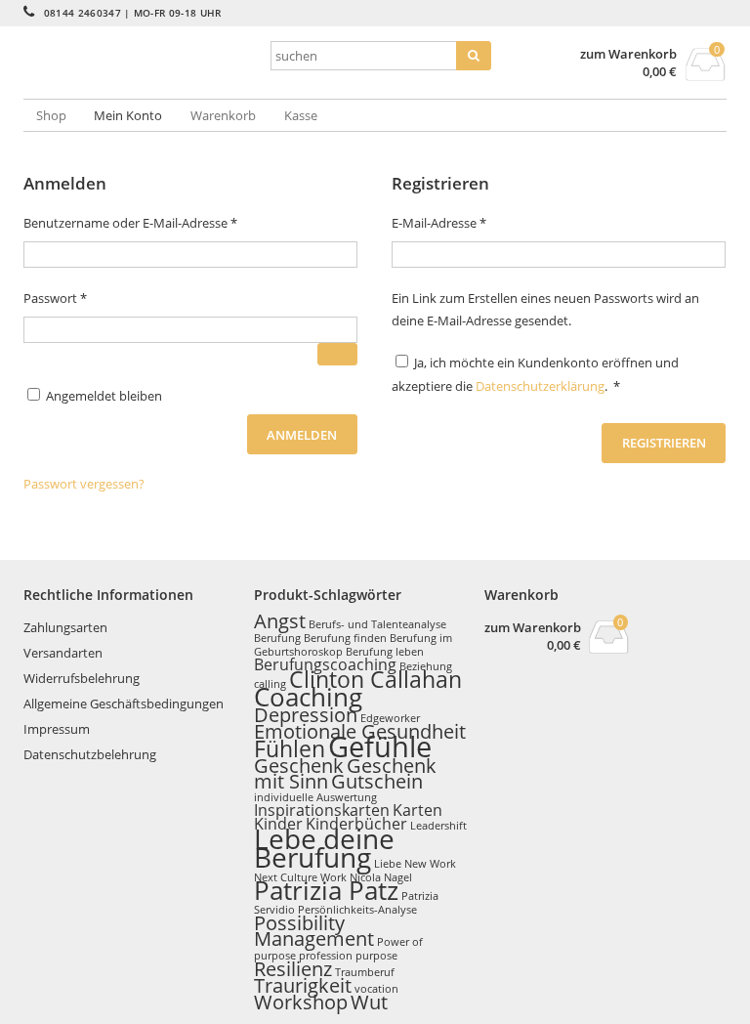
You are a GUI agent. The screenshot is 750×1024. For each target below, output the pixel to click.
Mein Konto (128, 115)
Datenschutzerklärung (540, 386)
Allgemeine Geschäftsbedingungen (123, 703)
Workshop (301, 1002)
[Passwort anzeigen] (337, 354)
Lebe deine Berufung (324, 847)
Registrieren (664, 442)
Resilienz (293, 969)
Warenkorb (223, 115)
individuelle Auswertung (315, 797)
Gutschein (377, 781)
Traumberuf (365, 972)
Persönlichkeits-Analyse (357, 910)
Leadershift (438, 825)
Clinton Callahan (375, 679)
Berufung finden (345, 638)
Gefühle (380, 746)
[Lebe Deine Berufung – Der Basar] (140, 79)
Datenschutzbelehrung (89, 754)
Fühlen (289, 748)
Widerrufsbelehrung (81, 678)
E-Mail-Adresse (472, 222)
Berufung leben (385, 652)
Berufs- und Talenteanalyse (377, 624)
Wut (369, 1002)
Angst (280, 621)
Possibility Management (314, 931)
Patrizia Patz (326, 891)
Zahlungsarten (65, 627)
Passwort (88, 297)
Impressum (56, 729)
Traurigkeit (303, 985)
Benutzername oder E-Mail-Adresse (163, 222)
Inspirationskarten (322, 810)
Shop (51, 115)
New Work (430, 864)
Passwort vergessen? (84, 483)
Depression (305, 715)
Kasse (300, 115)
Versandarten (63, 652)
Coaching (308, 697)
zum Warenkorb (628, 54)
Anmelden (302, 435)
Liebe (387, 864)
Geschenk (299, 765)
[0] (706, 75)
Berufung (277, 638)
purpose (376, 955)
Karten (417, 810)
